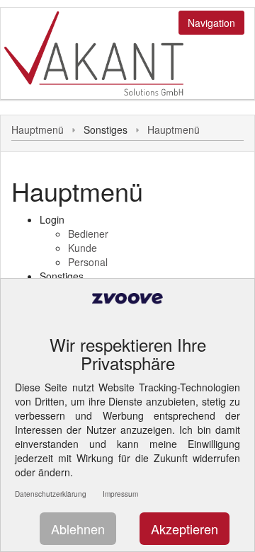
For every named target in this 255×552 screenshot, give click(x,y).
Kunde (82, 248)
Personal (88, 262)
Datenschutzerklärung (50, 494)
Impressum (120, 494)
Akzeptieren (184, 528)
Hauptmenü (37, 129)
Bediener (88, 233)
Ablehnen (78, 528)
